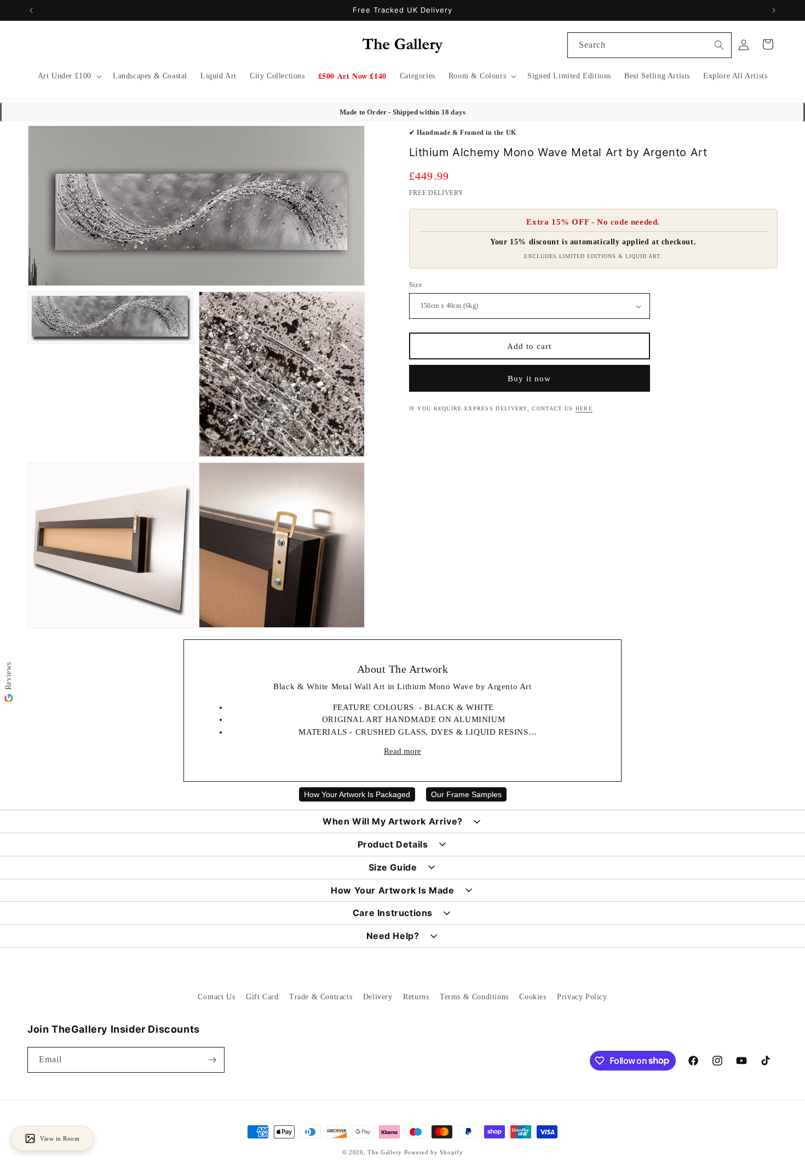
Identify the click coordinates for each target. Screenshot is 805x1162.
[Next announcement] (774, 10)
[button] (68, 76)
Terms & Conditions (474, 997)
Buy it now (529, 378)
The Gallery (384, 1152)
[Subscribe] (212, 1060)
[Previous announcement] (31, 10)
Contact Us (216, 997)
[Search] (719, 45)
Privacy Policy (582, 997)
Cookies (532, 997)
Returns (416, 997)
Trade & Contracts (320, 997)
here (584, 408)
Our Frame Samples (466, 794)
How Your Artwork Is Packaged (357, 794)
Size (416, 285)
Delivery (378, 997)
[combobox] (649, 45)
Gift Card (262, 997)
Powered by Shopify (433, 1152)
